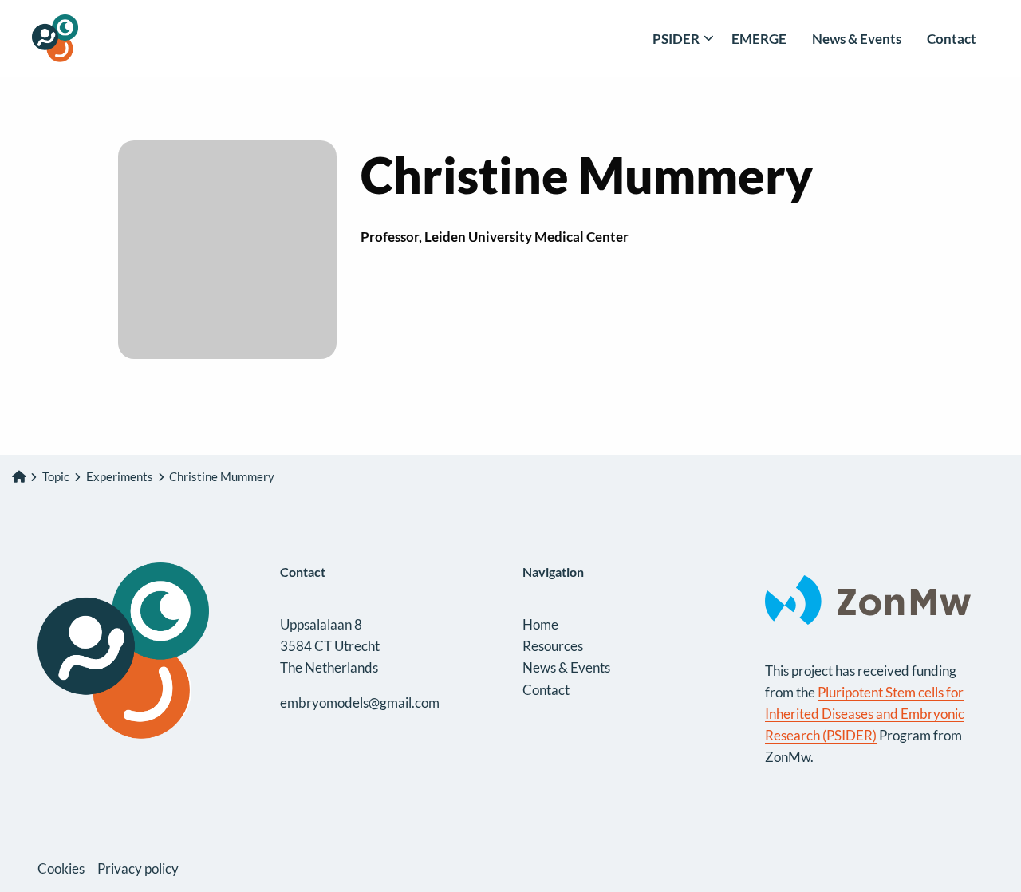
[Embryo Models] (111, 38)
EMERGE (758, 38)
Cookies (61, 868)
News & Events (856, 38)
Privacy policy (138, 868)
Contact (951, 38)
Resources (552, 645)
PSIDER (676, 38)
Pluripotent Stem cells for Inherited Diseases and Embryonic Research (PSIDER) (864, 714)
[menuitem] (679, 38)
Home (540, 624)
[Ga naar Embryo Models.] (19, 476)
